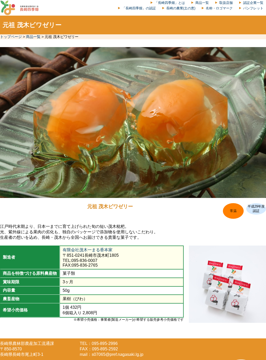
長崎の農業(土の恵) (180, 8)
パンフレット (253, 8)
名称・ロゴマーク (219, 8)
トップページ (11, 37)
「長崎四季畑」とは (170, 3)
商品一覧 (202, 3)
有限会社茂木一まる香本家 (87, 250)
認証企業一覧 (253, 3)
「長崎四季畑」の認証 (139, 8)
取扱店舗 (226, 3)
